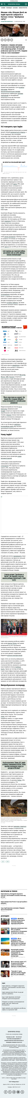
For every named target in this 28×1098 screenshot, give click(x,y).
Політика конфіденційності (14, 1038)
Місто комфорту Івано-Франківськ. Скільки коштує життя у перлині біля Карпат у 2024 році (18, 942)
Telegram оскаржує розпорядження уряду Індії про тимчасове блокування (13, 1003)
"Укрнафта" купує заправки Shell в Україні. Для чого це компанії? (18, 972)
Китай (7, 861)
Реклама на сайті (10, 1037)
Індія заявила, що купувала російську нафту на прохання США (14, 1009)
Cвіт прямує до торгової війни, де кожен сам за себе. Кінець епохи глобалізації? (14, 253)
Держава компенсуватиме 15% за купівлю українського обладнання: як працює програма (19, 930)
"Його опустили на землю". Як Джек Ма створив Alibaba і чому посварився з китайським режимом (14, 400)
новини (3, 7)
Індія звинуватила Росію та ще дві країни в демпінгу (14, 902)
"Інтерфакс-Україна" (19, 1051)
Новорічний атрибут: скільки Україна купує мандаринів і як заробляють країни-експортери (17, 953)
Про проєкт (19, 1037)
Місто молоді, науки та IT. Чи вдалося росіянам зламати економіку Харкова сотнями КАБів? (18, 964)
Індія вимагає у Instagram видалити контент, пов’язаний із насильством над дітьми (13, 895)
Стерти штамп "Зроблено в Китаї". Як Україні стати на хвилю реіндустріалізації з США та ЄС (14, 577)
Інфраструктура (23, 7)
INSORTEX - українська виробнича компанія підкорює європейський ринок (18, 921)
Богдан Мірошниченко (7, 21)
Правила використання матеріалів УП (14, 1040)
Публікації (9, 7)
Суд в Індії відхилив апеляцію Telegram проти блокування (13, 908)
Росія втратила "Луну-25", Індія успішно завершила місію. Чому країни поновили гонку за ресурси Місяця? (14, 765)
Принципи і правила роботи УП (14, 1042)
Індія (3, 861)
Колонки (15, 7)
